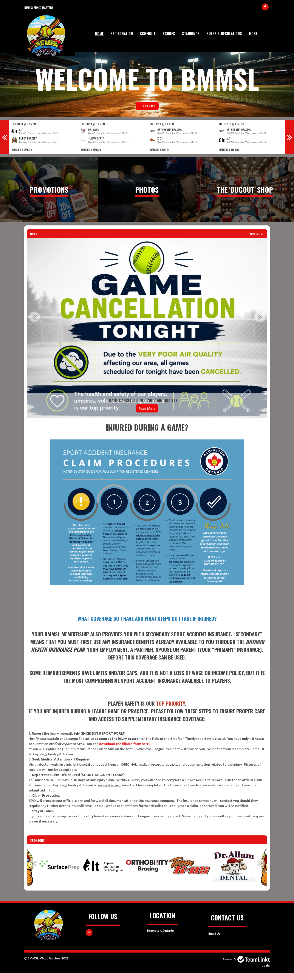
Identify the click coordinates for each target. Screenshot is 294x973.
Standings (191, 33)
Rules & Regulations (224, 33)
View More (256, 234)
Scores (169, 33)
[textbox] (147, 514)
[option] (43, 137)
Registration (122, 33)
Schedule (148, 33)
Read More (135, 408)
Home (99, 33)
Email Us (214, 933)
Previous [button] (4, 137)
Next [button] (289, 137)
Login (266, 965)
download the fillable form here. (124, 744)
